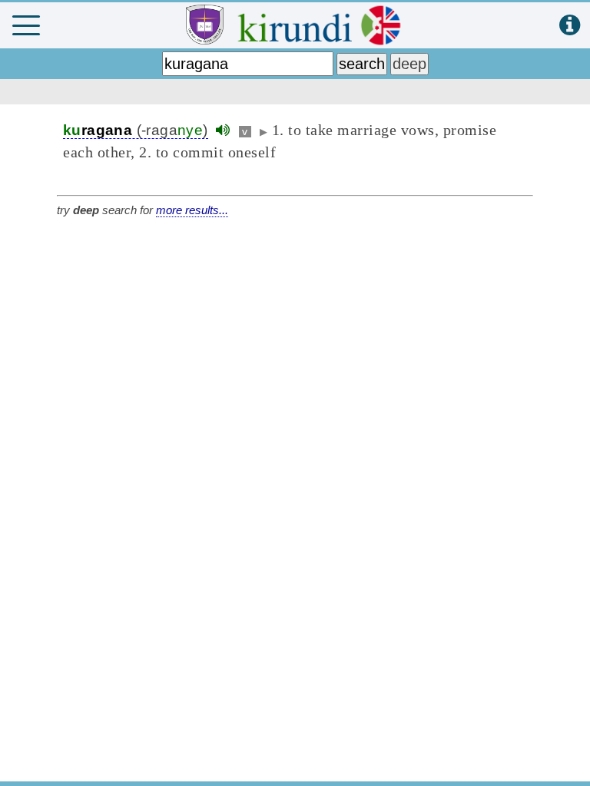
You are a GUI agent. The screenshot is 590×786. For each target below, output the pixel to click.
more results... (192, 209)
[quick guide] (569, 25)
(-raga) (135, 130)
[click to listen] (223, 130)
